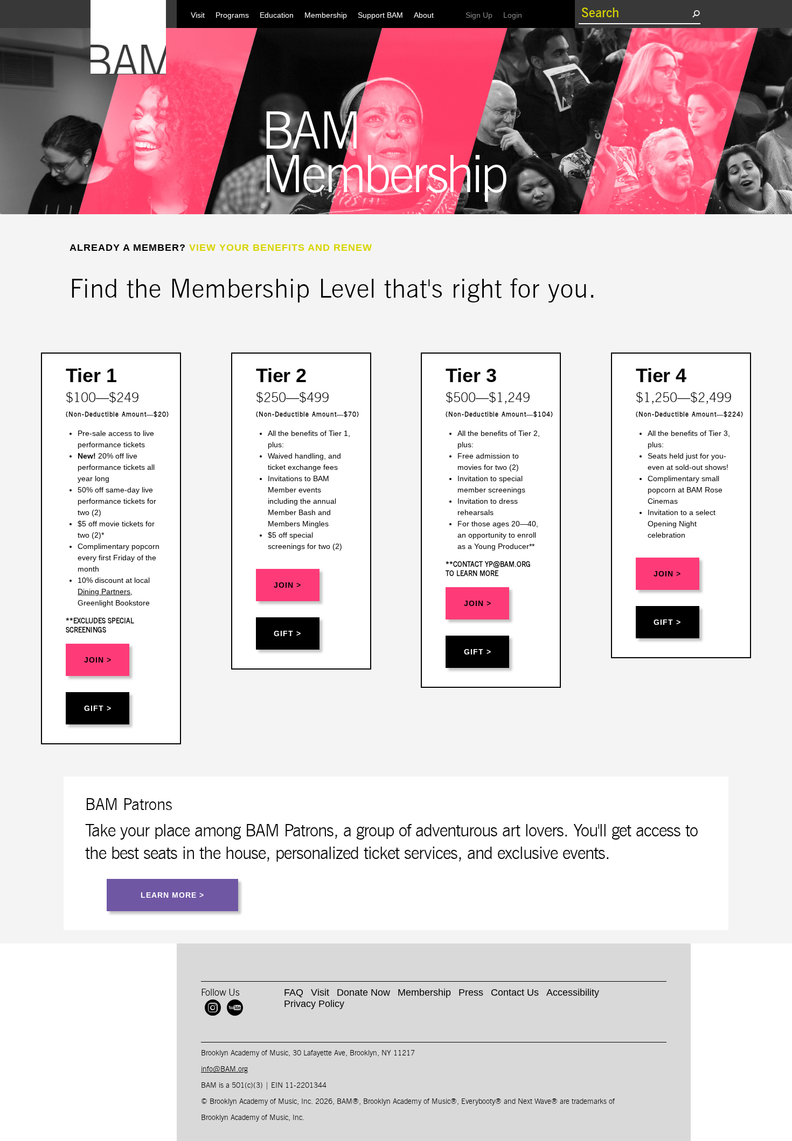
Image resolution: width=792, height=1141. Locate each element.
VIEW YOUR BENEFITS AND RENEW (280, 247)
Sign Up (482, 14)
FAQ (293, 992)
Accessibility (572, 992)
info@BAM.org (224, 1069)
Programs (232, 15)
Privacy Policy (314, 1003)
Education (277, 15)
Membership (325, 15)
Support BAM (380, 15)
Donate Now (363, 992)
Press (470, 992)
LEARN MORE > (172, 895)
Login (515, 14)
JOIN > (98, 660)
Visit (198, 15)
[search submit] (696, 13)
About (424, 15)
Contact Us (515, 992)
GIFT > (98, 708)
